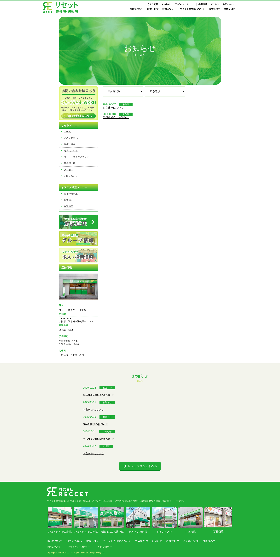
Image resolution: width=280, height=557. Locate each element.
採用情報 (202, 4)
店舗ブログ (229, 9)
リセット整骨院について (192, 9)
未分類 (125, 104)
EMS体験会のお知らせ (116, 117)
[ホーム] (60, 7)
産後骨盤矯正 (71, 193)
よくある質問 (151, 4)
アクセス (215, 4)
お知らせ (166, 4)
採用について (53, 547)
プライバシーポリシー (184, 4)
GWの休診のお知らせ (95, 424)
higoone (101, 553)
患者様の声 (214, 9)
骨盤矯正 (68, 200)
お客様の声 (208, 541)
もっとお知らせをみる (142, 466)
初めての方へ (136, 9)
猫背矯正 (68, 206)
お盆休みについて (113, 107)
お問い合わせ (229, 4)
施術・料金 (152, 9)
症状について (169, 9)
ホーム (67, 131)
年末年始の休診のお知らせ (98, 395)
